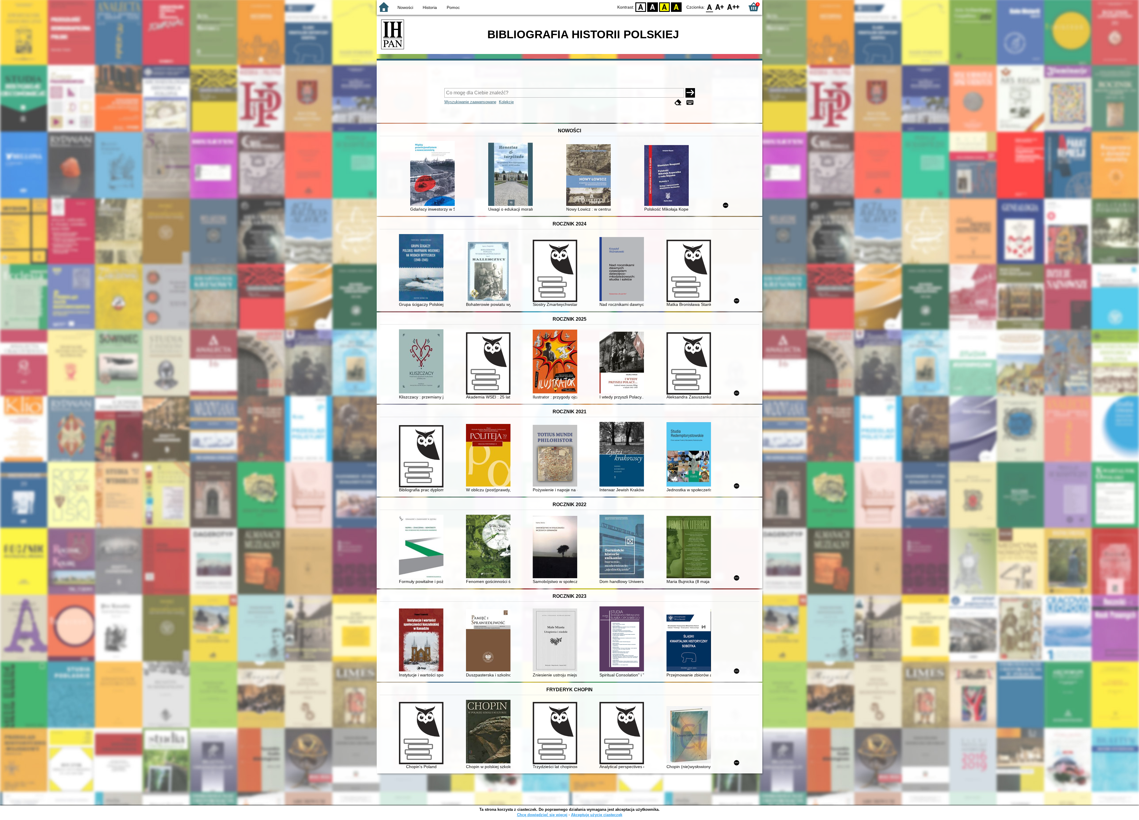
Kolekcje (506, 102)
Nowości (405, 7)
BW (652, 6)
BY (676, 6)
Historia (430, 7)
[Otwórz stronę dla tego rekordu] (434, 174)
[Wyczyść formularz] (678, 102)
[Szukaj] (690, 93)
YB (664, 6)
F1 (720, 6)
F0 (709, 6)
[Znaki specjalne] (690, 102)
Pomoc (453, 7)
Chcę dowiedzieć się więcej (542, 815)
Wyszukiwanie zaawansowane (470, 102)
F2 (733, 6)
